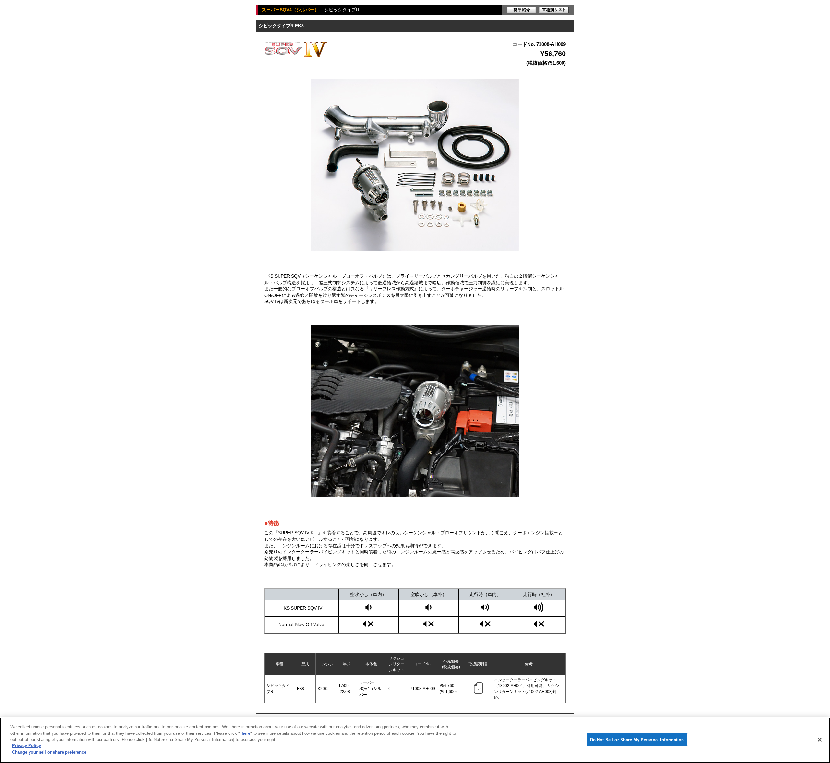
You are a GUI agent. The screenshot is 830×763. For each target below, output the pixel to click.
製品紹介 (521, 10)
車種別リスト (554, 10)
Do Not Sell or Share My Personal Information (637, 739)
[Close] (819, 740)
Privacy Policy (26, 746)
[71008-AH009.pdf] (478, 692)
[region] (415, 740)
